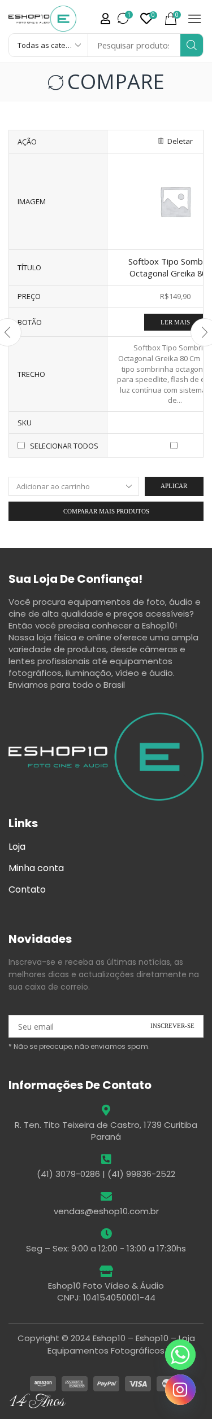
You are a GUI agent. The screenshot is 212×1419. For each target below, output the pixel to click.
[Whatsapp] (180, 1354)
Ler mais (175, 322)
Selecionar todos (64, 446)
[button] (148, 18)
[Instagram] (180, 1389)
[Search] (191, 45)
